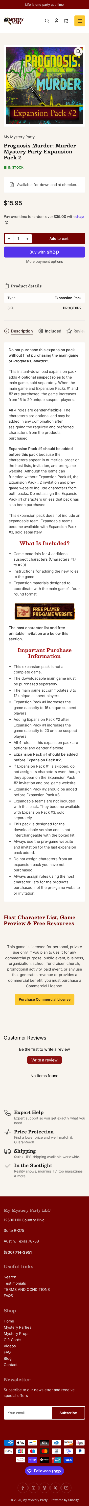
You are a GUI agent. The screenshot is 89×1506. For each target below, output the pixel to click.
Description (22, 330)
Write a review (44, 1059)
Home (9, 1321)
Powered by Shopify (65, 1500)
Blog (8, 1358)
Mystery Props (16, 1333)
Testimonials (15, 1283)
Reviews (81, 330)
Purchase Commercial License (44, 999)
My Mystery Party (19, 136)
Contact (11, 1364)
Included (53, 330)
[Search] (47, 20)
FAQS (8, 1295)
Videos (10, 1346)
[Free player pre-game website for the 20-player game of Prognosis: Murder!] (44, 611)
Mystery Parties (17, 1327)
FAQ (7, 1352)
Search (10, 1277)
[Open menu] (79, 20)
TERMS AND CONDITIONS (27, 1289)
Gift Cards (12, 1339)
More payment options (44, 261)
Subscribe (68, 1413)
